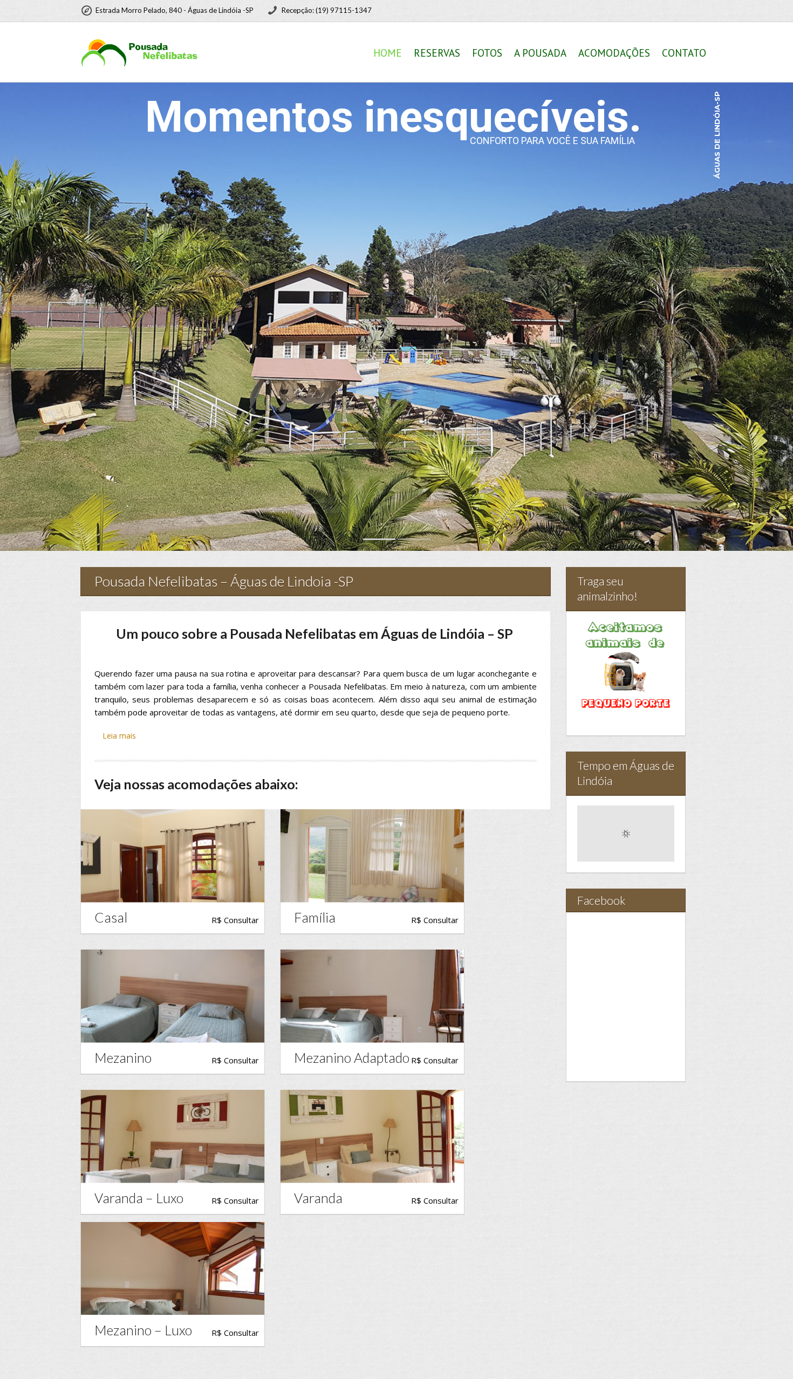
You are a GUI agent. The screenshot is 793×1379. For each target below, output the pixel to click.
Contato (684, 52)
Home (387, 52)
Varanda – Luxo (138, 1198)
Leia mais (119, 736)
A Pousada (540, 52)
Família (315, 917)
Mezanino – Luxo (143, 1330)
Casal (110, 917)
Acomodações (614, 52)
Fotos (487, 52)
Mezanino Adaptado (351, 1058)
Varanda (318, 1198)
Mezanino (123, 1058)
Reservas (437, 52)
